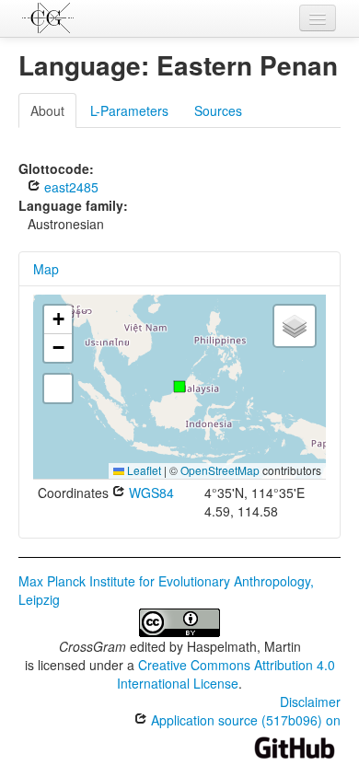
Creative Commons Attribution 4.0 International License (226, 673)
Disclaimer (310, 701)
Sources (218, 110)
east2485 (69, 187)
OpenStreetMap (220, 470)
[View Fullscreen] (58, 388)
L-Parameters (129, 110)
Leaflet (142, 470)
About (47, 110)
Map (46, 269)
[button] (179, 386)
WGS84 (149, 492)
